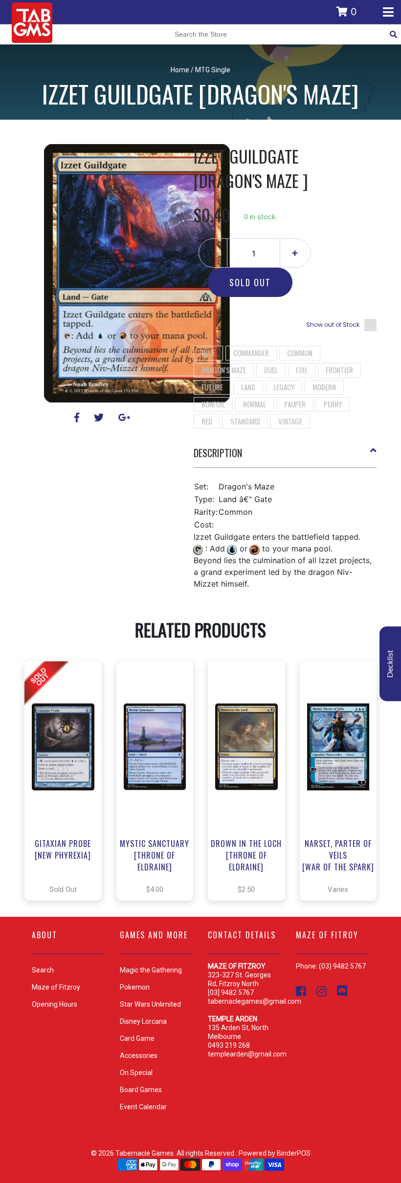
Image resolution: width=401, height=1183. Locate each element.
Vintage (290, 421)
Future (212, 386)
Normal (254, 404)
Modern (324, 386)
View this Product (67, 781)
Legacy (283, 386)
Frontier (339, 369)
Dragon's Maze (223, 369)
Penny (333, 404)
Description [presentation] (218, 452)
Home (180, 70)
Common (299, 352)
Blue (208, 352)
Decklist (390, 664)
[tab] (285, 456)
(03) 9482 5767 (342, 966)
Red (206, 421)
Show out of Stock (332, 324)
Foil (302, 369)
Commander (251, 352)
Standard (245, 421)
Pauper (295, 404)
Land (248, 386)
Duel (271, 369)
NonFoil (213, 404)
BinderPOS (294, 1153)
